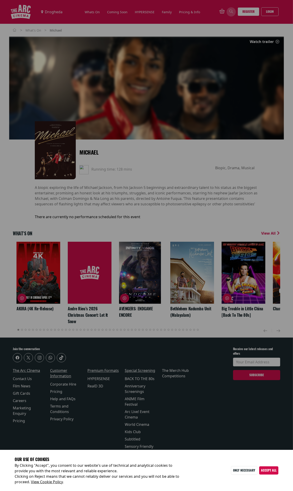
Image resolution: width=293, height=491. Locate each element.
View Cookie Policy (47, 481)
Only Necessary (244, 470)
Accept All (269, 470)
